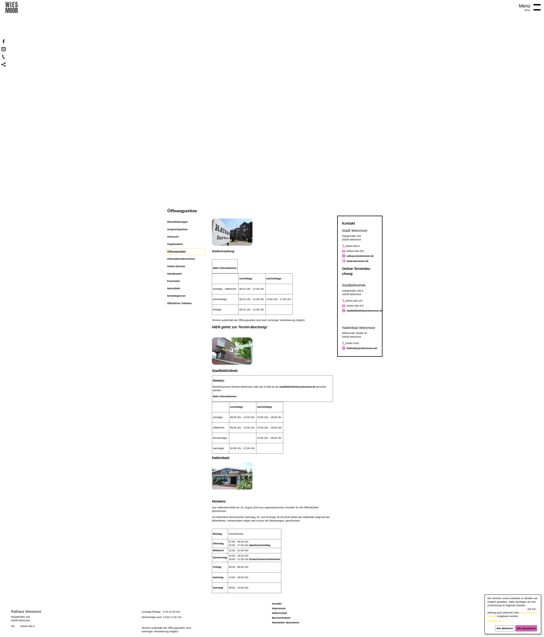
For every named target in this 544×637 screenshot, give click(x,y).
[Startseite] (12, 8)
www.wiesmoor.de (357, 261)
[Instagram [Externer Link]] (3, 49)
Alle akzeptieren (526, 628)
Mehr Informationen (225, 268)
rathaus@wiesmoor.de (360, 256)
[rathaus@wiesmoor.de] (343, 256)
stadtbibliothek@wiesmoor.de (297, 386)
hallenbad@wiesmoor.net (362, 348)
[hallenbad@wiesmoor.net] (343, 348)
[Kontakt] (3, 56)
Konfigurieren (495, 621)
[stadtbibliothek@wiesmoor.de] (343, 310)
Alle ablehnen (504, 628)
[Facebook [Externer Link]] (3, 41)
